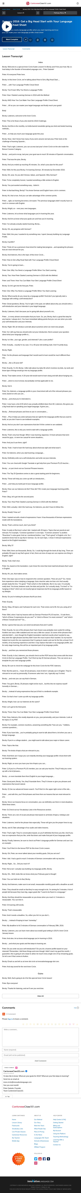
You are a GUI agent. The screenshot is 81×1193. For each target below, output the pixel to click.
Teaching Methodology (60, 1136)
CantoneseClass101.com (63, 1185)
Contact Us (57, 1145)
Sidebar (60, 13)
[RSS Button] (3, 1014)
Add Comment (40, 1061)
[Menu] (3, 3)
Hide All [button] (40, 996)
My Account (57, 1130)
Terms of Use (45, 1187)
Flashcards (15, 1125)
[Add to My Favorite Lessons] (30, 40)
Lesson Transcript (8, 49)
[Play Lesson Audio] (7, 26)
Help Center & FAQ (59, 1119)
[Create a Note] (37, 40)
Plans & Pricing (39, 1132)
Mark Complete (12, 39)
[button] (77, 3)
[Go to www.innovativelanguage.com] (40, 1180)
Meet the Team (39, 1125)
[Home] (39, 5)
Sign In (10, 1019)
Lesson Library (6, 9)
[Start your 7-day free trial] (18, 1159)
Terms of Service (62, 1189)
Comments (26, 49)
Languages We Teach (41, 1138)
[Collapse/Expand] (40, 1008)
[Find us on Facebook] (44, 1158)
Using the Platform (59, 1133)
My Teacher (16, 1138)
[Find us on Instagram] (35, 1163)
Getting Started (58, 1122)
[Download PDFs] (45, 40)
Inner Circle (16, 9)
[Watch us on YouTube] (40, 1158)
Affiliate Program (39, 1147)
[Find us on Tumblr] (48, 1158)
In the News (38, 1135)
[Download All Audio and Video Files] (52, 40)
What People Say (40, 1128)
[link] (3, 13)
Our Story (37, 1122)
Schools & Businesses (41, 1141)
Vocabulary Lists (17, 1128)
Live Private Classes (19, 1132)
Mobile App (15, 1141)
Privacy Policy (35, 1187)
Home (14, 1119)
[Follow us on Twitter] (35, 1158)
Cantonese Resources (19, 1135)
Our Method (38, 1119)
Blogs (36, 1144)
